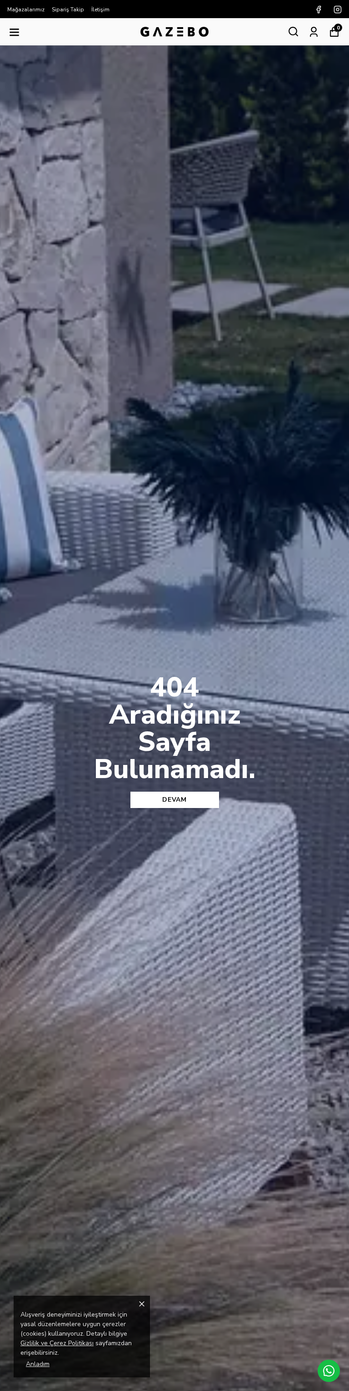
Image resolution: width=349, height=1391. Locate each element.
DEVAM (174, 799)
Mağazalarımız (26, 9)
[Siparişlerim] (313, 31)
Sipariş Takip (68, 9)
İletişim (100, 9)
